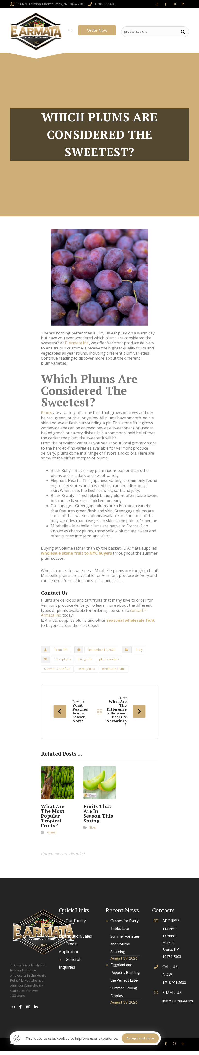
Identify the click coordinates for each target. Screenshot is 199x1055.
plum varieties (109, 659)
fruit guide (85, 659)
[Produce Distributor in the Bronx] (36, 32)
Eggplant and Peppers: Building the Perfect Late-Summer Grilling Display (125, 980)
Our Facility (76, 920)
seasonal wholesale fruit (131, 620)
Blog (139, 650)
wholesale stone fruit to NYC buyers (76, 553)
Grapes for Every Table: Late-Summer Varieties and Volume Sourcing (125, 936)
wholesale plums (113, 669)
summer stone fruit (57, 669)
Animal (51, 832)
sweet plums (86, 669)
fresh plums (62, 659)
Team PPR (61, 650)
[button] (183, 31)
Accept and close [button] (140, 1038)
